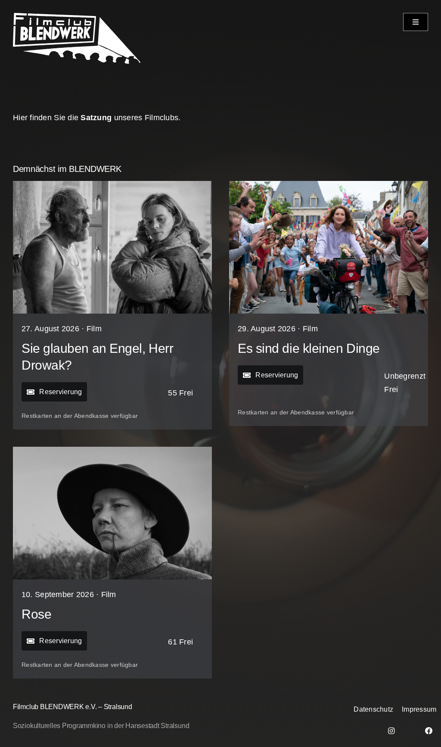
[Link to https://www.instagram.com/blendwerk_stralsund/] (391, 730)
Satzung (96, 117)
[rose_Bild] (112, 450)
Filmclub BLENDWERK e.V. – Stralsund (72, 706)
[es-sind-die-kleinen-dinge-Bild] (328, 185)
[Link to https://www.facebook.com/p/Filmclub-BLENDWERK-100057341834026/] (428, 730)
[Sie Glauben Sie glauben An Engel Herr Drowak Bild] (112, 185)
